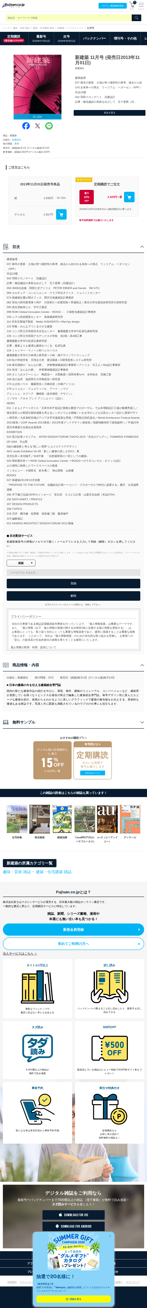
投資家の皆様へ (115, 1282)
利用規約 (12, 1282)
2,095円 (48, 198)
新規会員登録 (73, 929)
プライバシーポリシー (31, 1282)
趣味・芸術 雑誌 (21, 28)
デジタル (19, 214)
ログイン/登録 (112, 6)
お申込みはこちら (92, 773)
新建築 (60, 28)
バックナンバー (76, 28)
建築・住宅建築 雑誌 (43, 28)
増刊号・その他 (125, 38)
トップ (6, 28)
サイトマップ (133, 1282)
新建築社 (16, 139)
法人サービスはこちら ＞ (20, 953)
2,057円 (48, 214)
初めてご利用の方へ (73, 944)
